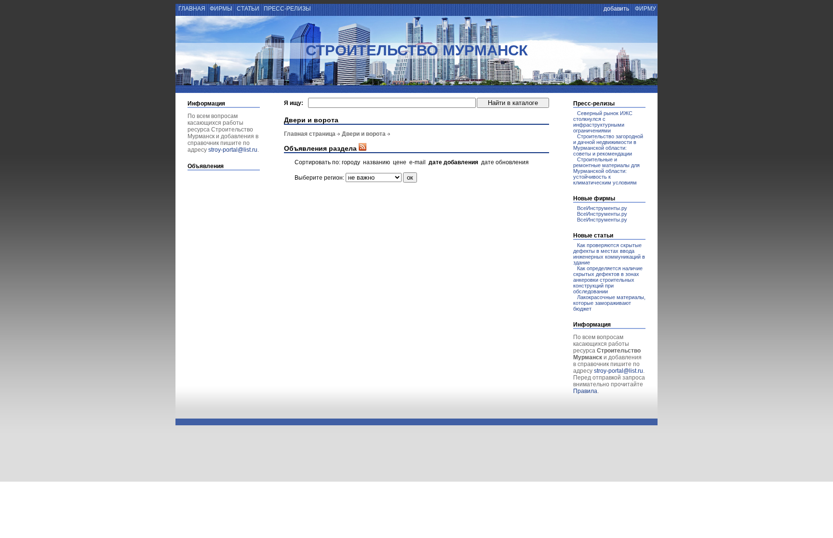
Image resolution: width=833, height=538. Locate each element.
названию (376, 162)
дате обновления (505, 162)
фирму (645, 8)
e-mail (417, 162)
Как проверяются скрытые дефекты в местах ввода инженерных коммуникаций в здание (609, 253)
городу (351, 162)
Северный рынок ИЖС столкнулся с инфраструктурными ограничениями (602, 121)
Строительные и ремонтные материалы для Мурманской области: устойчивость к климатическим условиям (606, 171)
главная (191, 8)
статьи (248, 8)
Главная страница (310, 134)
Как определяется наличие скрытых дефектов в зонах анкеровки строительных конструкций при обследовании (608, 279)
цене (399, 162)
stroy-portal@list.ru (232, 149)
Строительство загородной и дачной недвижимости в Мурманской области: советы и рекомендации (608, 145)
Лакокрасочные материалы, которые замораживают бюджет (609, 303)
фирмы (221, 8)
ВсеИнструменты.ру (602, 208)
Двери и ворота (364, 134)
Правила (585, 391)
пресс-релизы (287, 8)
